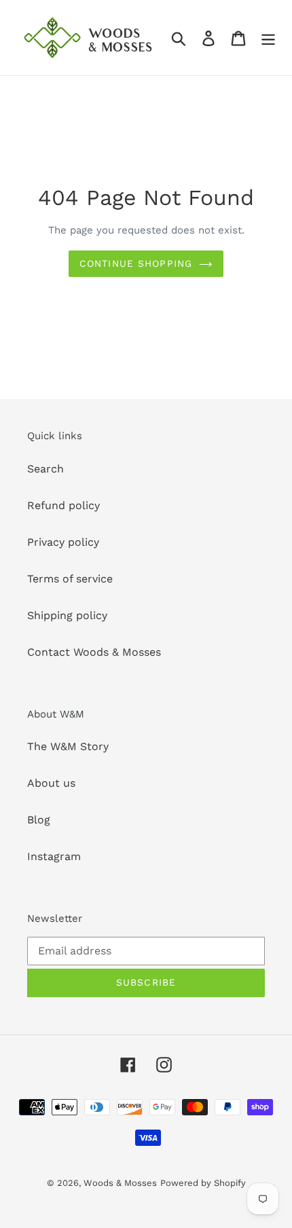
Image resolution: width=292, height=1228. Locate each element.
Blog (38, 819)
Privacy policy (63, 542)
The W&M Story (68, 746)
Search (45, 468)
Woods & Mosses (120, 1183)
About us (51, 783)
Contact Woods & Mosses (94, 652)
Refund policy (63, 505)
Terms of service (70, 578)
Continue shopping (135, 263)
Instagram (54, 856)
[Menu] (268, 37)
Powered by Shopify (203, 1183)
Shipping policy (67, 615)
